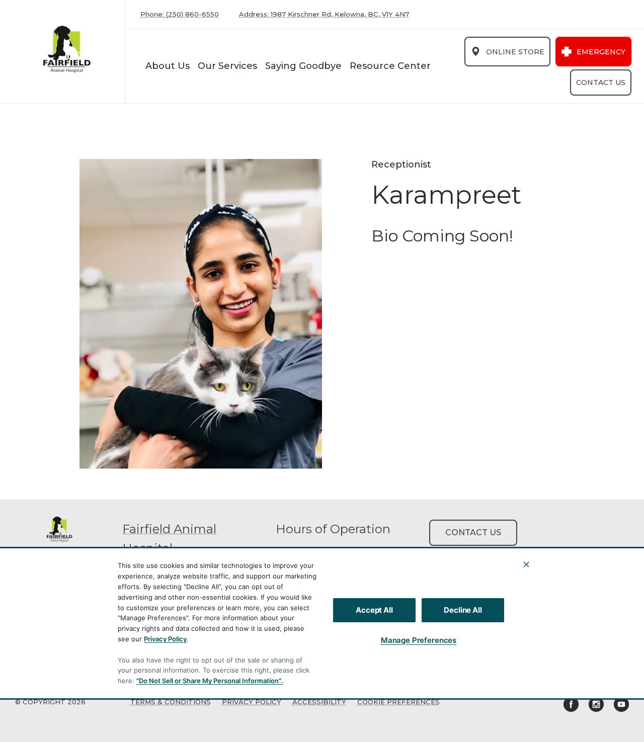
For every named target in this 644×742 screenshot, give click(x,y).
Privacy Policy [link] (251, 702)
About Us (167, 65)
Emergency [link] (601, 51)
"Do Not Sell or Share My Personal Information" (208, 681)
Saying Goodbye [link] (303, 65)
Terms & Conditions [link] (170, 702)
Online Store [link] (515, 51)
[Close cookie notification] (526, 564)
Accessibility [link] (319, 702)
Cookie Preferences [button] (398, 702)
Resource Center (390, 65)
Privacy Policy (165, 639)
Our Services (227, 65)
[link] (65, 51)
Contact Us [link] (600, 82)
